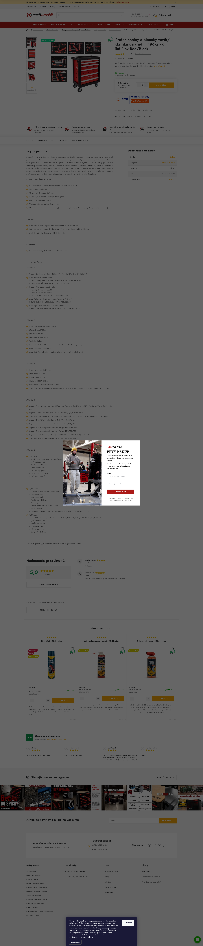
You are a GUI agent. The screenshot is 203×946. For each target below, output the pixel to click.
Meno (109, 473)
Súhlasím (128, 922)
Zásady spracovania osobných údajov (120, 500)
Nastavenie (75, 942)
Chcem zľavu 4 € (120, 492)
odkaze (90, 937)
